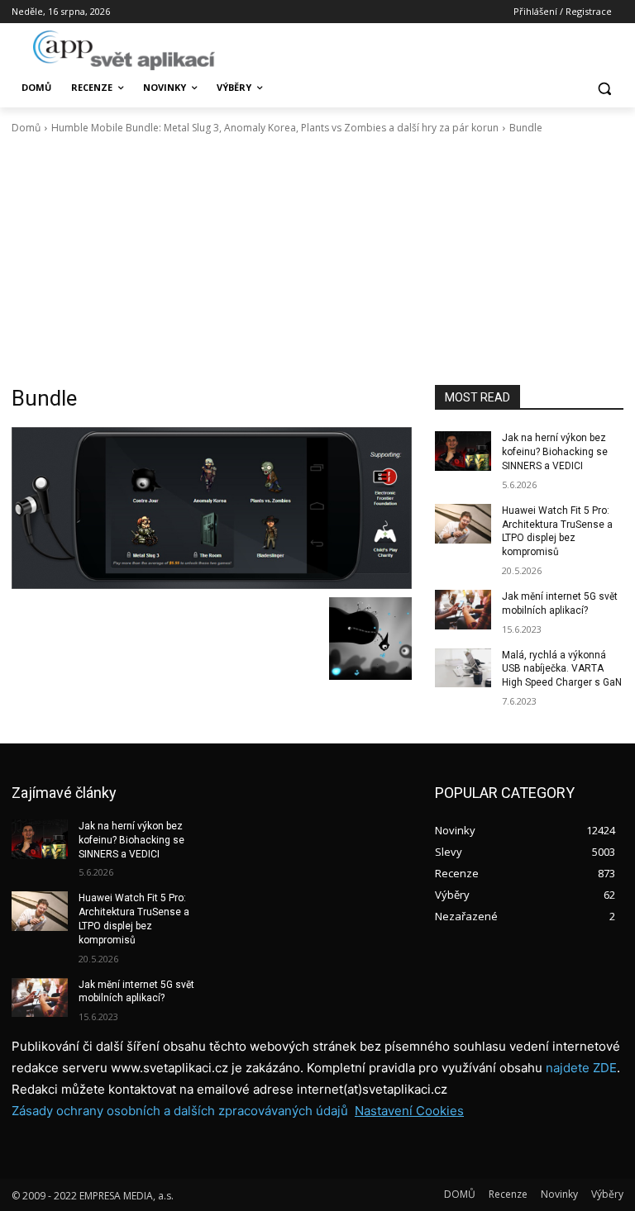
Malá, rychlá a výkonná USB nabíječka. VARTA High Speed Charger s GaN (562, 669)
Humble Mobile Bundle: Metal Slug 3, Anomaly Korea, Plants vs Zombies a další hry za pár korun (275, 128)
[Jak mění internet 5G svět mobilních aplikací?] (463, 609)
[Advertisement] (317, 260)
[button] (604, 88)
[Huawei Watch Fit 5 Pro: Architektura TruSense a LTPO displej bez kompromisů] (463, 524)
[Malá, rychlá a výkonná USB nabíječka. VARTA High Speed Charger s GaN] (463, 668)
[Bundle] (212, 507)
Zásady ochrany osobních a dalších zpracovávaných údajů (180, 1110)
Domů (26, 128)
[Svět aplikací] (124, 50)
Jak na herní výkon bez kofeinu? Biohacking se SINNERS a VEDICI (555, 452)
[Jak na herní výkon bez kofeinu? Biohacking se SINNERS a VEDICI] (463, 451)
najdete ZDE (581, 1068)
